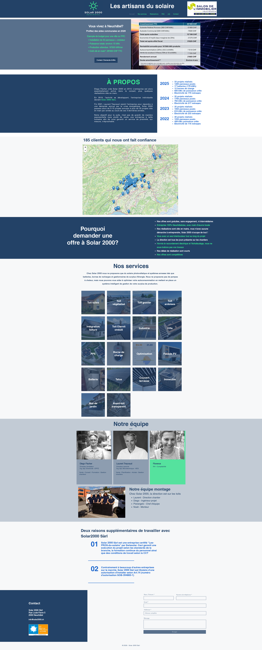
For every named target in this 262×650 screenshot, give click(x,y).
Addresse (147, 609)
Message (147, 618)
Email (145, 602)
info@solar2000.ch (36, 619)
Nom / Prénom (148, 594)
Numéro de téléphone (183, 594)
